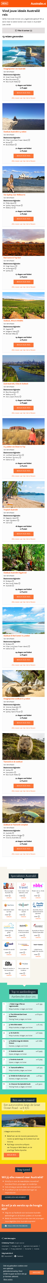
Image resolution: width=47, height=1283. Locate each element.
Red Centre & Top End (12, 257)
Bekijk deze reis (23, 92)
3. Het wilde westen (15, 1024)
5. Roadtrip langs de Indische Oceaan (18, 1042)
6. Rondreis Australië (16, 1051)
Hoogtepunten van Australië (14, 68)
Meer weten (8, 1279)
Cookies (36, 1249)
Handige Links (16, 1246)
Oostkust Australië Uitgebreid (14, 572)
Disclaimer (28, 1249)
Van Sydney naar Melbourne (14, 194)
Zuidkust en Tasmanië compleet (15, 824)
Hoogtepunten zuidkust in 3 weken (16, 698)
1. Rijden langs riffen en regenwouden (17, 1005)
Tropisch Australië (10, 509)
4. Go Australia (14, 1033)
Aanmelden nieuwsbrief (15, 1197)
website (8, 897)
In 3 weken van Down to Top (14, 446)
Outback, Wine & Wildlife (13, 320)
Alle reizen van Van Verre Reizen (23, 98)
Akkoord (37, 1272)
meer (6, 896)
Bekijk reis (11, 1154)
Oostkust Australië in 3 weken (14, 131)
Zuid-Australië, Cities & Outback (15, 383)
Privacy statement (16, 1249)
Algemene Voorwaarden (30, 1246)
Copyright (5, 1249)
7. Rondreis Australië (16, 1059)
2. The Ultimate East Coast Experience (18, 1015)
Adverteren (5, 1246)
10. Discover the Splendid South (19, 1084)
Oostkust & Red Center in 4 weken (16, 635)
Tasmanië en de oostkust (13, 761)
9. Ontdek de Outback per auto (19, 1076)
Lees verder (6, 24)
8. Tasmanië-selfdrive (16, 1067)
